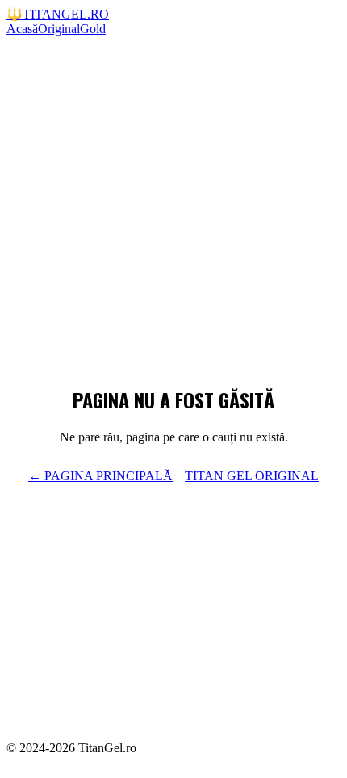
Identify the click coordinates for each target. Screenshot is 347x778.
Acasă (22, 29)
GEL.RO (57, 14)
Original (59, 29)
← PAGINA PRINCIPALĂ (100, 476)
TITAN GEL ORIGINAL (252, 476)
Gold (93, 29)
